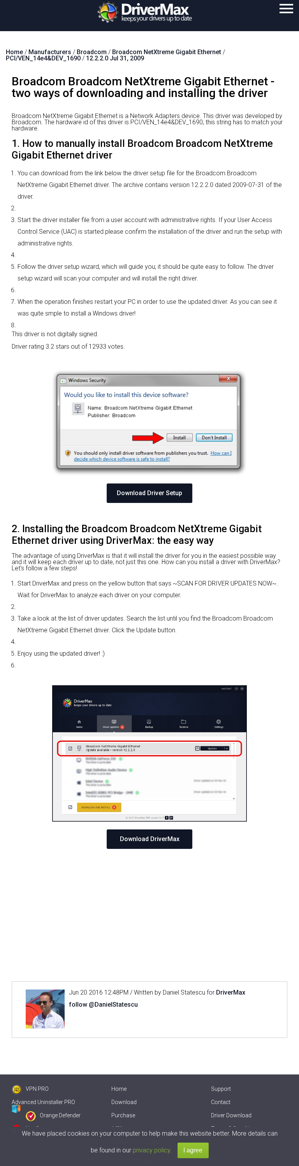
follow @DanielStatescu (103, 1004)
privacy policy (151, 1150)
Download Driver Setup (149, 493)
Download (124, 1102)
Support (221, 1089)
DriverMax (230, 992)
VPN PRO (37, 1089)
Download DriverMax (149, 839)
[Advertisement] (149, 915)
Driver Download (231, 1115)
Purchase (123, 1115)
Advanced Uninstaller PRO (43, 1102)
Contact (220, 1102)
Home (119, 1089)
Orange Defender (60, 1115)
